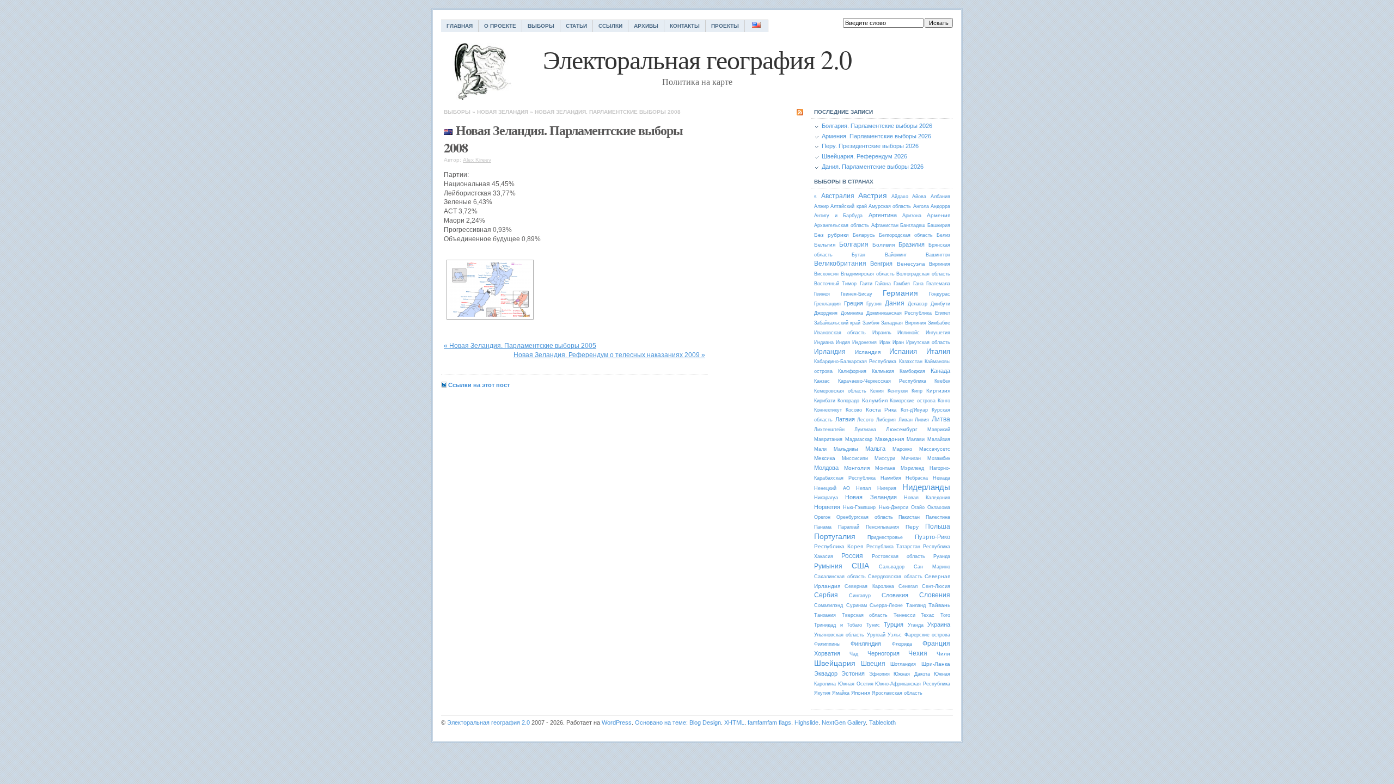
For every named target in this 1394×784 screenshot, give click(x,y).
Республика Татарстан (893, 546)
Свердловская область (895, 576)
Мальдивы (846, 449)
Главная (460, 26)
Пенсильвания (882, 527)
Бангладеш (912, 225)
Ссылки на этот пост (479, 385)
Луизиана (865, 429)
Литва (941, 419)
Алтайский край (848, 206)
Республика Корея (838, 546)
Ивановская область (840, 332)
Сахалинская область (840, 576)
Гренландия (827, 304)
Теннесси (904, 615)
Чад (853, 654)
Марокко (902, 449)
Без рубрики (831, 235)
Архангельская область (841, 225)
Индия (843, 342)
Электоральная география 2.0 (488, 722)
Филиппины (827, 644)
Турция (893, 624)
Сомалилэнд (828, 605)
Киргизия (938, 391)
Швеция (873, 663)
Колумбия (875, 400)
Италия (938, 351)
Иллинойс (908, 332)
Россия (852, 556)
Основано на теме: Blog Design (678, 722)
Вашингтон (938, 255)
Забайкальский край (837, 323)
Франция (936, 643)
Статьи (576, 26)
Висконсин (826, 274)
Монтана (885, 468)
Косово (854, 410)
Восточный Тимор (835, 283)
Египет (942, 313)
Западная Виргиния (903, 323)
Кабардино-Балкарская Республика (855, 361)
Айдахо (899, 196)
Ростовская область (898, 556)
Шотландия (903, 664)
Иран (898, 342)
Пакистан (909, 517)
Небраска (917, 478)
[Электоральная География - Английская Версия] (756, 26)
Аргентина (883, 215)
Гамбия (902, 283)
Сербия (826, 595)
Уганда (916, 625)
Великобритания (840, 263)
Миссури (885, 458)
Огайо (918, 507)
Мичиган (911, 458)
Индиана (824, 342)
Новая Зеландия (502, 112)
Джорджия (825, 313)
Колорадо (848, 400)
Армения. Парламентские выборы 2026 (876, 136)
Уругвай (876, 635)
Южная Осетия (855, 684)
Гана (918, 283)
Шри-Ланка (935, 664)
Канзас (822, 381)
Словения (934, 595)
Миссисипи (855, 458)
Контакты (685, 26)
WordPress (617, 722)
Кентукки (898, 391)
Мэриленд (912, 468)
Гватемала (938, 283)
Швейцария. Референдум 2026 (864, 156)
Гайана (883, 283)
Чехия (917, 653)
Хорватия (827, 653)
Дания (894, 303)
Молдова (826, 467)
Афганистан (884, 225)
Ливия (922, 419)
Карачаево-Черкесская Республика (882, 381)
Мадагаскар (858, 439)
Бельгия (824, 245)
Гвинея (822, 294)
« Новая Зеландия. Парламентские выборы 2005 (520, 346)
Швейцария (834, 663)
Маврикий (938, 429)
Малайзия (938, 439)
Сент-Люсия (936, 586)
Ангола (921, 206)
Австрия (872, 195)
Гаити (866, 283)
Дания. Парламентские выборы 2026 (873, 166)
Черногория (883, 653)
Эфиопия (879, 674)
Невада (941, 478)
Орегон (822, 517)
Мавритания (828, 439)
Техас (927, 615)
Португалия (834, 536)
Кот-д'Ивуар (914, 410)
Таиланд (916, 605)
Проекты (725, 26)
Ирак (884, 342)
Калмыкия (883, 371)
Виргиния (939, 264)
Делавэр (917, 304)
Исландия (868, 352)
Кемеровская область (840, 391)
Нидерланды (926, 487)
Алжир (821, 206)
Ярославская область (897, 693)
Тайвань (939, 605)
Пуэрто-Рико (932, 537)
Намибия (891, 478)
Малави (916, 439)
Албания (940, 196)
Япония (860, 693)
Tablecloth (882, 722)
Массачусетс (934, 449)
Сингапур (860, 595)
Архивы (646, 26)
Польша (937, 526)
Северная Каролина (869, 586)
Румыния (828, 566)
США (860, 565)
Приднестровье (885, 537)
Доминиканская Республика (899, 313)
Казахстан (910, 361)
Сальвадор (891, 566)
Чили (943, 654)
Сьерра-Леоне (886, 605)
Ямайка (840, 693)
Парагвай (848, 527)
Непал (863, 488)
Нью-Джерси (893, 507)
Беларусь (864, 235)
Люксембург (902, 429)
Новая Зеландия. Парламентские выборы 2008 (608, 112)
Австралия (837, 196)
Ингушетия (938, 332)
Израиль (881, 332)
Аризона (911, 215)
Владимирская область (868, 274)
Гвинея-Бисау (856, 294)
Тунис (873, 625)
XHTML (734, 722)
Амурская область (890, 206)
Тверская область (865, 615)
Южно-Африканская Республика (912, 684)
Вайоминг (896, 255)
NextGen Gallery (844, 722)
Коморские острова (912, 400)
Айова (919, 196)
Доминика (852, 313)
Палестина (938, 517)
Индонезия (864, 342)
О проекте (500, 26)
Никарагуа (826, 497)
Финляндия (866, 643)
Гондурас (939, 294)
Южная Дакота (912, 674)
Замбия (871, 323)
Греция (853, 303)
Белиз (943, 235)
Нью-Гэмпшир (859, 507)
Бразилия (911, 244)
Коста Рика (881, 410)
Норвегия (827, 507)
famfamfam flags (769, 722)
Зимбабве (939, 323)
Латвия (845, 419)
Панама (822, 527)
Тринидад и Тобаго (838, 625)
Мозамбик (938, 458)
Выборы (541, 26)
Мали (820, 449)
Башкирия (938, 225)
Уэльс (895, 635)
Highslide (806, 722)
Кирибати (824, 400)
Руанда (941, 556)
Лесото (865, 419)
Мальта (875, 448)
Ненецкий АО (832, 488)
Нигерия (886, 488)
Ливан (905, 419)
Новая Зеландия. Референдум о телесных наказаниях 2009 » (609, 355)
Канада (940, 370)
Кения (877, 391)
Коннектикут (828, 410)
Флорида (902, 644)
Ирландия (830, 352)
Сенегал (908, 586)
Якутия (822, 693)
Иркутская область (928, 342)
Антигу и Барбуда (838, 215)
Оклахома (938, 507)
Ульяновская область (839, 635)
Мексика (824, 458)
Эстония (853, 673)
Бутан (858, 255)
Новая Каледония (927, 497)
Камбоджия (912, 371)
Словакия (895, 595)
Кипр (917, 391)
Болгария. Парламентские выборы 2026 (877, 125)
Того (945, 615)
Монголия (857, 468)
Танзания (825, 615)
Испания (903, 351)
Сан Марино (932, 566)
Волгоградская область (923, 274)
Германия (900, 293)
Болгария (854, 244)
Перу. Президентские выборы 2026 (870, 146)
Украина (938, 624)
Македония (889, 439)
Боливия (883, 245)
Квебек (942, 381)
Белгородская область (906, 235)
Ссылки (610, 26)
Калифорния (852, 371)
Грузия (874, 304)
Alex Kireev (477, 160)
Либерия (886, 419)
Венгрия (881, 263)
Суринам (856, 605)
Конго (944, 400)
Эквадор (825, 673)
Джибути (940, 304)
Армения (938, 215)
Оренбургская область (864, 517)
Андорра (940, 206)
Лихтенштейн (829, 429)
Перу (912, 527)
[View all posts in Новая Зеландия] (448, 129)
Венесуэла (911, 264)
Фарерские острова (927, 635)
